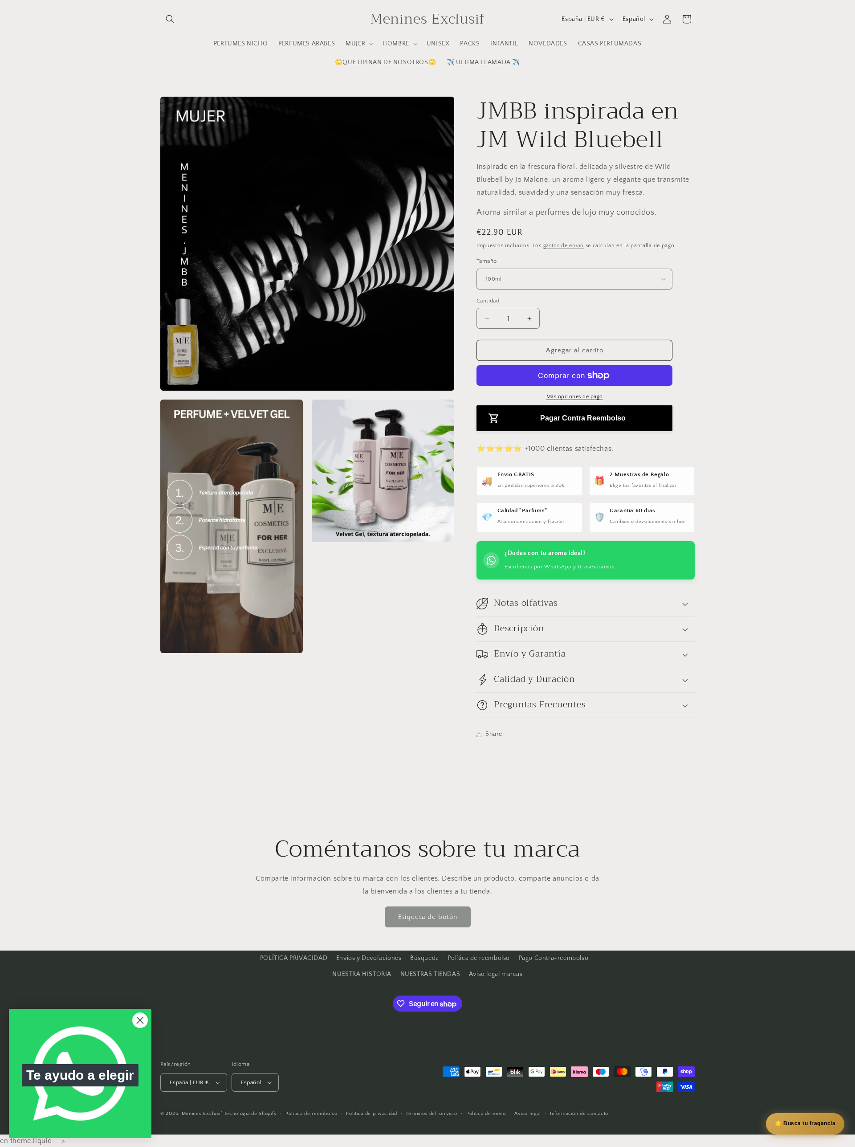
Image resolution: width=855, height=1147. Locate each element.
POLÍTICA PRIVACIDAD (293, 958)
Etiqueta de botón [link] (427, 917)
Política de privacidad (371, 1113)
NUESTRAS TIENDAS (430, 974)
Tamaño (486, 261)
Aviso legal (527, 1113)
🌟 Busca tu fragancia (805, 1123)
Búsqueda (424, 958)
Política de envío (486, 1113)
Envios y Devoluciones (369, 958)
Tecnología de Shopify (250, 1113)
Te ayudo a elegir (80, 1075)
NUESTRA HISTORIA (361, 974)
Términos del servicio (431, 1113)
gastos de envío (563, 246)
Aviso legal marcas (496, 974)
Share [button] (493, 734)
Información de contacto (579, 1113)
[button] (170, 19)
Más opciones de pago (574, 397)
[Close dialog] (140, 1020)
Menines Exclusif (202, 1113)
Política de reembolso (479, 958)
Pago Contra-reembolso (554, 958)
